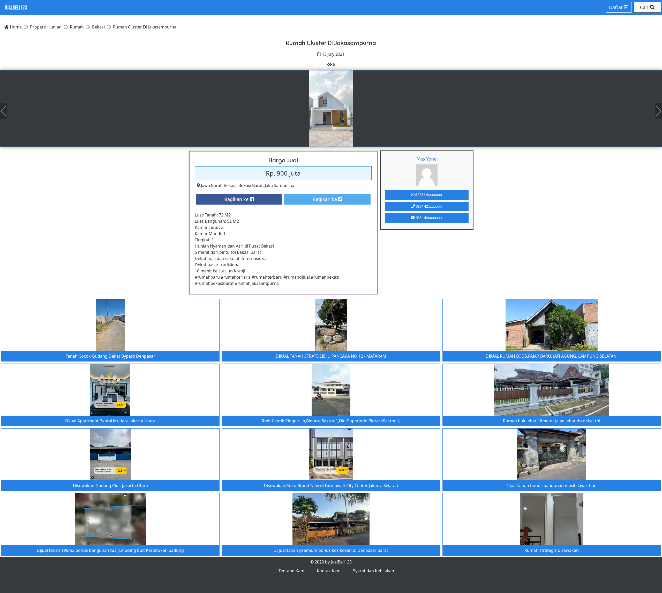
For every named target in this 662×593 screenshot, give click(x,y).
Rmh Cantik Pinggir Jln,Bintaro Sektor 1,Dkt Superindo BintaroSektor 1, (331, 421)
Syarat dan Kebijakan (373, 571)
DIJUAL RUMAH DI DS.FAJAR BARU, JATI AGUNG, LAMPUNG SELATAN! (552, 356)
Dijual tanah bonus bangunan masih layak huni (552, 485)
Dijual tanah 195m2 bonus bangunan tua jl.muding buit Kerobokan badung (110, 550)
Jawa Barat (211, 185)
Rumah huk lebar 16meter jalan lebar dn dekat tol (551, 421)
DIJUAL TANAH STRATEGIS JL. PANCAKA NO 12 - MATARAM (331, 356)
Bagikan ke (237, 199)
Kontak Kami (329, 571)
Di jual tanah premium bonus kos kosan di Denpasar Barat (331, 550)
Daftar (616, 7)
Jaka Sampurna (279, 185)
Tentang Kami (292, 571)
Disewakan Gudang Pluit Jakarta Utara (110, 485)
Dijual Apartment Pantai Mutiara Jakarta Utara (110, 421)
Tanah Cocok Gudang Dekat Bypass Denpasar (110, 356)
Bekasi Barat (250, 185)
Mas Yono (427, 158)
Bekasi (230, 185)
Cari (645, 7)
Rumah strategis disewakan (551, 550)
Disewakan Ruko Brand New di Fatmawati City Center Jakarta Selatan (331, 485)
